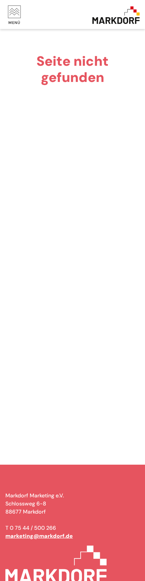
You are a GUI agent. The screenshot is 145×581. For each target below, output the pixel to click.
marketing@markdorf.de (39, 536)
